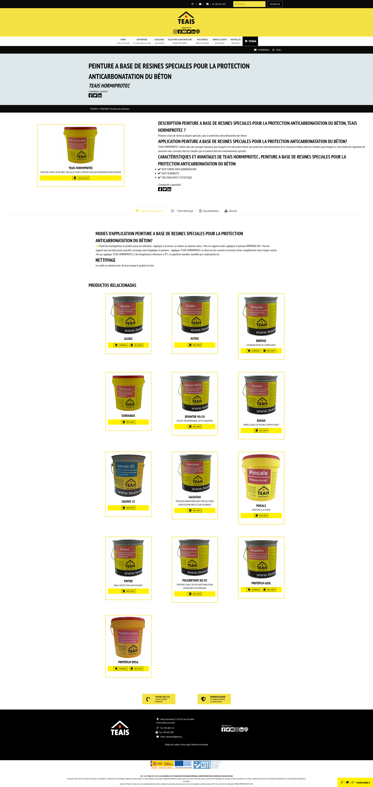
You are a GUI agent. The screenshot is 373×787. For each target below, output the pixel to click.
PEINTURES (104, 108)
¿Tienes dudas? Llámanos (162, 699)
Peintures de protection (120, 108)
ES (213, 4)
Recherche (275, 4)
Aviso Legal (185, 744)
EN (217, 4)
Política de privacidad (199, 744)
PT (220, 4)
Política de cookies (172, 744)
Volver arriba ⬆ (363, 782)
